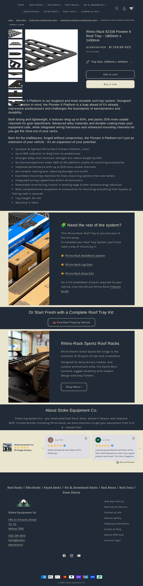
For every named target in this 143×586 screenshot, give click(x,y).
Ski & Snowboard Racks (81, 487)
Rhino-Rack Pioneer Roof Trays (43, 20)
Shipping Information (116, 523)
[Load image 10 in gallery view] (15, 33)
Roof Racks (14, 487)
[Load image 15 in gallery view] (15, 84)
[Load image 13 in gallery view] (15, 64)
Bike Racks (33, 487)
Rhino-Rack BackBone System (85, 255)
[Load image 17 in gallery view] (15, 104)
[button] (36, 5)
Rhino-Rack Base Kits (79, 273)
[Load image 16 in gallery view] (15, 94)
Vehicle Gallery (112, 518)
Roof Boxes (108, 487)
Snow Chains (71, 492)
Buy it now (110, 84)
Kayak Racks (52, 487)
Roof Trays (21, 20)
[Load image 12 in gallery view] (15, 53)
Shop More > (74, 386)
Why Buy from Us (114, 501)
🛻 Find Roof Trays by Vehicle (71, 322)
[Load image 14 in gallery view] (15, 74)
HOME (10, 20)
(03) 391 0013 (16, 535)
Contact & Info (112, 512)
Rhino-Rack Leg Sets (79, 264)
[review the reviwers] (86, 439)
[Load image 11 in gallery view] (15, 43)
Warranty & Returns (115, 507)
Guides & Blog (112, 529)
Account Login (112, 540)
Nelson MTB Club (114, 534)
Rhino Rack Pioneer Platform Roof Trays (79, 20)
